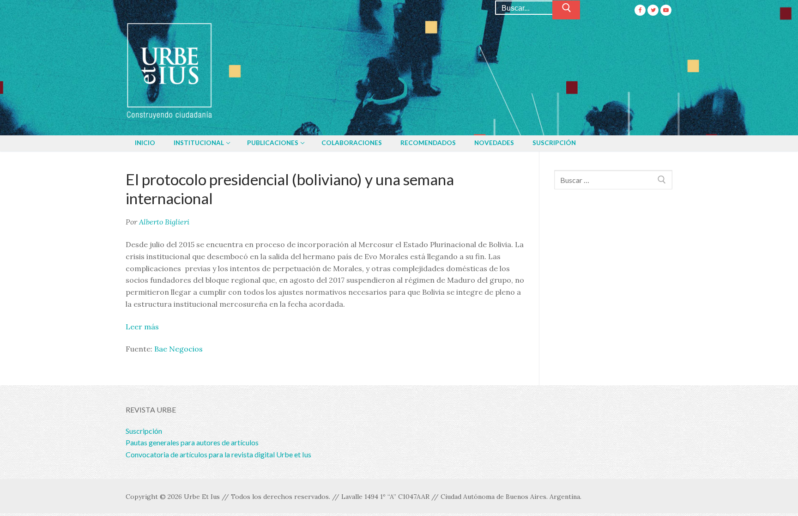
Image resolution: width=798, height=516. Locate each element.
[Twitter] (653, 10)
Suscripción (144, 430)
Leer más (142, 326)
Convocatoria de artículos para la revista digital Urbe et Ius (218, 454)
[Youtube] (665, 10)
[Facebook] (640, 10)
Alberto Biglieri (164, 221)
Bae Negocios (178, 348)
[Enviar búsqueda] (566, 10)
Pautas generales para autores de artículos (192, 442)
